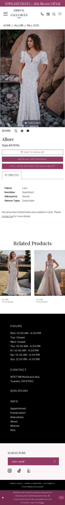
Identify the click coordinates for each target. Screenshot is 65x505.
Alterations (17, 417)
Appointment (18, 408)
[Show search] (54, 14)
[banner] (19, 14)
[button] (5, 14)
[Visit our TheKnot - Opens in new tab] (29, 471)
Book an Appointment (32, 159)
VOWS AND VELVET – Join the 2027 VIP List (32, 3)
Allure (18, 25)
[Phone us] (42, 14)
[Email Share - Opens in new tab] (28, 131)
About (14, 421)
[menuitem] (5, 14)
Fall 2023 (33, 25)
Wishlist (14, 425)
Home (7, 25)
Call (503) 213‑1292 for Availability (32, 166)
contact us (7, 216)
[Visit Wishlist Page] (60, 14)
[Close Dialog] (3, 497)
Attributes (12, 175)
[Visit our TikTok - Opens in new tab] (19, 471)
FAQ (12, 430)
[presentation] (15, 273)
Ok (61, 497)
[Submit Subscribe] (53, 461)
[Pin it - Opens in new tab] (22, 130)
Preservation (17, 412)
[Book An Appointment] (48, 14)
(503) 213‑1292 (19, 390)
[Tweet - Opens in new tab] (16, 130)
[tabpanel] (32, 78)
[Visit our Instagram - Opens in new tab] (9, 471)
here (42, 502)
